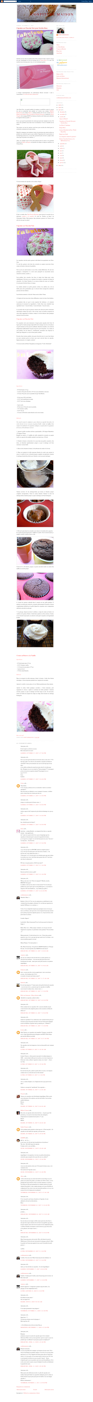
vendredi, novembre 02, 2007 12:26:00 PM (35, 1205)
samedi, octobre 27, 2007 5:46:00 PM (33, 824)
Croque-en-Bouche (61, 49)
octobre (62, 116)
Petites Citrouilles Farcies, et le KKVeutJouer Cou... (67, 140)
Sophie (23, 142)
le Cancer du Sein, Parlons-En (30, 94)
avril (61, 155)
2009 (59, 105)
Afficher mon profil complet (65, 37)
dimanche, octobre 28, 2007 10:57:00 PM (35, 1038)
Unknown (23, 970)
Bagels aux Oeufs (63, 134)
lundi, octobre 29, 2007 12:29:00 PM (33, 1064)
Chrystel (23, 1094)
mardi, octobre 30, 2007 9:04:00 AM (33, 1106)
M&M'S (51, 111)
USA (57, 90)
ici (30, 117)
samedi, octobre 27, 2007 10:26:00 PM (34, 891)
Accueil (35, 1389)
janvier (62, 162)
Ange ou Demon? (63, 119)
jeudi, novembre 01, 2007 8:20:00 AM (33, 1148)
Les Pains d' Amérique (64, 125)
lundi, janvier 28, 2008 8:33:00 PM (32, 1291)
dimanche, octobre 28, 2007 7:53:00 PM (34, 1026)
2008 (59, 107)
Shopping (58, 88)
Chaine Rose (43, 60)
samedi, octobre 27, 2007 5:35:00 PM (33, 795)
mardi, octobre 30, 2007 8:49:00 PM (33, 1133)
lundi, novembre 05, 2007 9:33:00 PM (33, 1260)
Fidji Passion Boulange (33, 214)
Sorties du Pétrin (60, 76)
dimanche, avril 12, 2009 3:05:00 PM (33, 1366)
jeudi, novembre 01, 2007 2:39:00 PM (33, 1159)
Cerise (22, 783)
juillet (61, 148)
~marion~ (23, 955)
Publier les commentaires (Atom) (32, 1393)
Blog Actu (59, 51)
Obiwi (57, 45)
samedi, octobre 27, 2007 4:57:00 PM (33, 753)
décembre (62, 112)
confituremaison (25, 895)
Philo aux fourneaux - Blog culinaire (30, 995)
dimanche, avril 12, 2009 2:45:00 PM (33, 1342)
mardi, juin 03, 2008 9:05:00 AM (31, 1302)
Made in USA (59, 74)
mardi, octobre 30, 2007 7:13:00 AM (33, 1089)
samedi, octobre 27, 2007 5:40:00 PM (33, 804)
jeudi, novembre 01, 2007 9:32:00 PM (33, 1172)
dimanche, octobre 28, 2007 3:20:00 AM (34, 951)
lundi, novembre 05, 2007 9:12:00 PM (33, 1251)
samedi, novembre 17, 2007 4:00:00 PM (34, 1269)
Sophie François (25, 1127)
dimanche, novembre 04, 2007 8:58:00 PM (35, 1232)
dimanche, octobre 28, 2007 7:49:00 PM (34, 1013)
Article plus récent (21, 1389)
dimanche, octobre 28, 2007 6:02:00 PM (34, 1000)
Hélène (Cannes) (25, 1110)
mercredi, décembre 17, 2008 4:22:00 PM (35, 1327)
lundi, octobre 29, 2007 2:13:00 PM (33, 1075)
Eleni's (30, 112)
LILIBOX (23, 1138)
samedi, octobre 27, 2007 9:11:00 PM (33, 865)
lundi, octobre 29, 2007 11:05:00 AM (33, 1049)
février (61, 160)
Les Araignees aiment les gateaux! (67, 136)
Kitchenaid (19, 112)
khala (22, 828)
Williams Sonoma (39, 114)
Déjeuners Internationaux (62, 78)
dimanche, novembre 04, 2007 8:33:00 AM (35, 1214)
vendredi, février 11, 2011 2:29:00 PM (34, 1383)
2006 (59, 165)
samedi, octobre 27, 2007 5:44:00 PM (33, 815)
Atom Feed (59, 53)
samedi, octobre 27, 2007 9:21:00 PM (33, 874)
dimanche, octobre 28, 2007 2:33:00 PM (34, 991)
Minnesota (59, 86)
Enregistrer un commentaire (23, 1387)
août (61, 146)
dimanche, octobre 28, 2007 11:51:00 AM (35, 978)
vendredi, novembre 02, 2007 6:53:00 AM (35, 1192)
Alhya (22, 1176)
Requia (29, 142)
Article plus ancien (49, 1389)
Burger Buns (62, 127)
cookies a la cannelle (28, 216)
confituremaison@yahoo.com (63, 98)
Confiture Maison (52, 14)
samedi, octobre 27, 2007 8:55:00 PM (33, 843)
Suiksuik (23, 982)
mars (61, 158)
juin (61, 151)
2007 (59, 110)
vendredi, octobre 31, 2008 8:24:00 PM (34, 1311)
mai (61, 153)
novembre (62, 114)
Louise (22, 1030)
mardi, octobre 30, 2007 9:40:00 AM (33, 1123)
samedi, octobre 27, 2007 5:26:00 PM (33, 779)
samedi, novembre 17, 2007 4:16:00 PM (34, 1280)
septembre (62, 143)
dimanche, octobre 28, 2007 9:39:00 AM (34, 965)
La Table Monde (60, 47)
